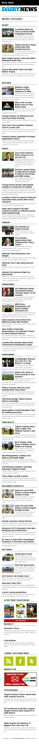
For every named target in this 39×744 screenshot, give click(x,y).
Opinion (6, 222)
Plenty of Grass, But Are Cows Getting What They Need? (16, 389)
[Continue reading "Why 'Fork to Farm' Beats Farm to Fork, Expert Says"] (8, 105)
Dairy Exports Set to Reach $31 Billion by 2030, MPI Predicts (16, 321)
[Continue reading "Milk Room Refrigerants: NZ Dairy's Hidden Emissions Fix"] (8, 307)
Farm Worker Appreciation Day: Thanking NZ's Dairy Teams (24, 241)
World (5, 148)
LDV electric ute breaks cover (15, 576)
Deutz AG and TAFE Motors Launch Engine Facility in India (25, 492)
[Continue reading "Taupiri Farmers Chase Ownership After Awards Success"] (8, 48)
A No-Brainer (10, 640)
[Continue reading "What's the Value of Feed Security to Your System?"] (8, 375)
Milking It (9, 624)
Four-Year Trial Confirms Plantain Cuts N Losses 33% (17, 126)
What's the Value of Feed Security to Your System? (25, 374)
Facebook (20, 661)
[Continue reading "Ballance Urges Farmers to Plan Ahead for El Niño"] (8, 90)
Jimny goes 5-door (23, 554)
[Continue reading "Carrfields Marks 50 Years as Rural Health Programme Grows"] (8, 32)
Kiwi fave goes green (24, 565)
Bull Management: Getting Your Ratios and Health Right (16, 457)
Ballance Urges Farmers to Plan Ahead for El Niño (23, 89)
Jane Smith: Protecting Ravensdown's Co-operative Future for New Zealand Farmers (18, 331)
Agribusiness (8, 284)
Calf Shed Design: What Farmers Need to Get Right (17, 400)
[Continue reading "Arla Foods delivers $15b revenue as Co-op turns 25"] (8, 156)
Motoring (7, 549)
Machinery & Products (13, 486)
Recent (5, 25)
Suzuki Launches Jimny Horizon (17, 521)
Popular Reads (11, 690)
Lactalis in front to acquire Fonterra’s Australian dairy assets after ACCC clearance (19, 199)
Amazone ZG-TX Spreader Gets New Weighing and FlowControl (18, 529)
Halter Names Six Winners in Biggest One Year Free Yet (17, 724)
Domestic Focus (11, 628)
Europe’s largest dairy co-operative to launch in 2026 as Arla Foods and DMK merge (25, 173)
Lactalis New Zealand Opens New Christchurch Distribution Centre (17, 343)
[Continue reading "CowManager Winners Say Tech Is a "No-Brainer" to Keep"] (8, 362)
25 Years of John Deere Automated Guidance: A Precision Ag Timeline (18, 540)
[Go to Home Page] (19, 11)
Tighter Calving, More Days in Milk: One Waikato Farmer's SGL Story (25, 429)
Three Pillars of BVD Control (15, 476)
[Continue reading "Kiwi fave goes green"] (8, 568)
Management (8, 354)
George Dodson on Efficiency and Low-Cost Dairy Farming (17, 117)
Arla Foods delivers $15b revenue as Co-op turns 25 (24, 155)
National (6, 83)
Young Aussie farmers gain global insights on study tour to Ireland (17, 186)
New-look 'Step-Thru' (11, 583)
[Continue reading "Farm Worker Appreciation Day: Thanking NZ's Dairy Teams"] (8, 241)
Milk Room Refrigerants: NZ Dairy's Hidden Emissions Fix (22, 307)
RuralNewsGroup (19, 738)
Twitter (32, 661)
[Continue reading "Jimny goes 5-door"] (8, 557)
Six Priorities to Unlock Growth (22, 228)
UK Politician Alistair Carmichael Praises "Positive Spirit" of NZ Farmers (25, 292)
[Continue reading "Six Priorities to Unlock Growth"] (8, 230)
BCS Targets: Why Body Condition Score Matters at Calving (25, 444)
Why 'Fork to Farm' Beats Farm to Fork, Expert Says (24, 104)
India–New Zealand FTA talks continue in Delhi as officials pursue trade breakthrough (18, 211)
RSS (8, 661)
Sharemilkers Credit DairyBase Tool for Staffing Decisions (18, 411)
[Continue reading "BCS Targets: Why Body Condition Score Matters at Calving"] (8, 445)
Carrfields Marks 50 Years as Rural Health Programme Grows (25, 31)
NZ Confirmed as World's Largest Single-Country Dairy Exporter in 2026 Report (19, 711)
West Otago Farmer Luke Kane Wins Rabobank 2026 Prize (19, 59)
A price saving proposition (14, 592)
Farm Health (8, 422)
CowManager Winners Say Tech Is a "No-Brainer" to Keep (25, 361)
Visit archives (20, 621)
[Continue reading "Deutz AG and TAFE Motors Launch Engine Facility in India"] (8, 493)
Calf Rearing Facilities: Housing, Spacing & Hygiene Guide (17, 468)
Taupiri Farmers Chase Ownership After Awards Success (25, 47)
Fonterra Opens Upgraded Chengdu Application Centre (18, 137)
